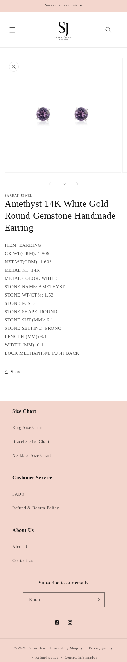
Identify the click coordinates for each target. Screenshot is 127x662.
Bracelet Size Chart (30, 441)
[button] (12, 30)
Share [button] (16, 371)
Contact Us (22, 560)
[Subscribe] (97, 599)
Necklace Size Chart (31, 455)
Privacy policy (101, 648)
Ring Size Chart (27, 427)
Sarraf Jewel (38, 648)
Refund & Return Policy (35, 508)
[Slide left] (50, 184)
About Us (21, 546)
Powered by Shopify (66, 648)
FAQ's (18, 494)
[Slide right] (77, 184)
